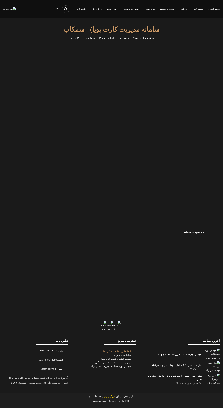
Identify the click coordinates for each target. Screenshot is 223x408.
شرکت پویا (148, 38)
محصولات (136, 38)
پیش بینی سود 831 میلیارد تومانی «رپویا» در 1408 (176, 365)
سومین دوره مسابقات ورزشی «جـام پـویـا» (180, 354)
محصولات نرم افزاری (118, 38)
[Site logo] (9, 9)
